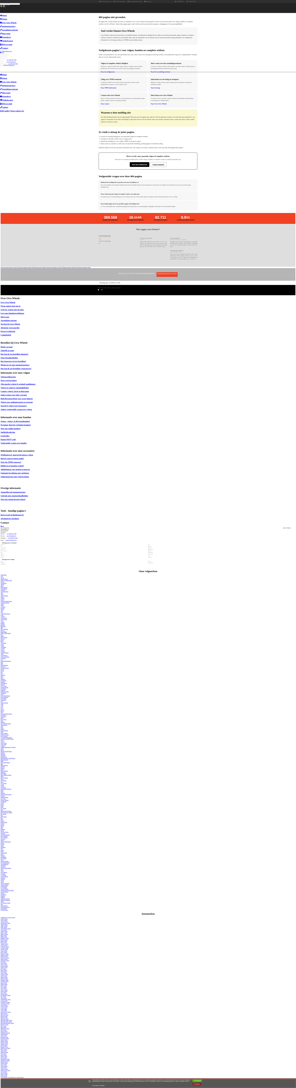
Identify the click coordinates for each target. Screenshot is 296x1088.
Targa (2, 860)
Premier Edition (4, 797)
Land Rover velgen (5, 1002)
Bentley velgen (4, 934)
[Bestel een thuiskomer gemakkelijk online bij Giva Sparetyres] (102, 291)
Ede (149, 544)
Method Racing (4, 759)
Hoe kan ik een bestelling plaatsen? (14, 354)
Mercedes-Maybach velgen (7, 1023)
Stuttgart (3, 855)
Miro (2, 764)
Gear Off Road (4, 703)
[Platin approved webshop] (69, 267)
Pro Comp (3, 798)
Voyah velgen (4, 1073)
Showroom (5, 317)
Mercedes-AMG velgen (6, 1020)
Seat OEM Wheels (5, 835)
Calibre (2, 646)
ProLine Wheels (4, 800)
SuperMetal (3, 857)
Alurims (3, 598)
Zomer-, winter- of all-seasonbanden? (15, 421)
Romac (2, 825)
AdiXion (3, 590)
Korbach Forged (5, 734)
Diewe (2, 671)
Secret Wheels (4, 836)
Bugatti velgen (4, 939)
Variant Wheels (4, 876)
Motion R (3, 772)
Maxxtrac (3, 754)
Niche (2, 779)
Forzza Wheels (4, 697)
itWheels (3, 722)
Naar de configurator (108, 72)
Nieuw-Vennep (4, 550)
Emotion (3, 682)
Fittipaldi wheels (5, 691)
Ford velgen (3, 971)
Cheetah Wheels (5, 652)
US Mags (3, 873)
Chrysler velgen (4, 948)
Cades (2, 644)
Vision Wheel (4, 886)
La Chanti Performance (6, 737)
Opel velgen (4, 1035)
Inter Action (3, 719)
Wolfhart (3, 896)
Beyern (2, 630)
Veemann (3, 878)
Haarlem (149, 547)
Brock (2, 640)
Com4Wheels (4, 655)
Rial (2, 815)
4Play (2, 586)
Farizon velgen (4, 966)
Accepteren (198, 1080)
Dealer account (7, 347)
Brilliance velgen (5, 938)
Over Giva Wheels (8, 302)
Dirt (2, 672)
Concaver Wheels (5, 657)
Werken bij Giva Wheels (10, 324)
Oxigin (2, 785)
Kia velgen (3, 996)
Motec (2, 769)
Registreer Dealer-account (167, 273)
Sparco (2, 843)
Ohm (2, 782)
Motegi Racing (4, 771)
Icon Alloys (3, 715)
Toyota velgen (4, 1066)
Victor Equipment (5, 883)
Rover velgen (4, 1049)
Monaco (3, 768)
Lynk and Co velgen (6, 1012)
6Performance (4, 587)
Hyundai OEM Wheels (6, 714)
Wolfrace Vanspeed (5, 900)
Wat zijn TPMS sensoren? (11, 462)
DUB (2, 677)
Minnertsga (150, 549)
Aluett (2, 597)
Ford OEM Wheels (5, 696)
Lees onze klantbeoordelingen (12, 313)
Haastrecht (3, 549)
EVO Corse (3, 686)
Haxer (2, 711)
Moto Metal (3, 773)
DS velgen (3, 962)
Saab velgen (4, 1051)
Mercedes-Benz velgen (6, 1021)
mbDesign (3, 755)
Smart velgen (4, 1058)
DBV (2, 664)
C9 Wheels (3, 643)
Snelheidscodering (8, 432)
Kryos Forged (4, 736)
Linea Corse (4, 743)
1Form (2, 577)
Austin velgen (4, 931)
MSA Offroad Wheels (6, 775)
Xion (2, 904)
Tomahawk (3, 865)
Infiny (2, 718)
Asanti (2, 609)
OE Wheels (3, 780)
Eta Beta (3, 684)
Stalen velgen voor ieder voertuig (14, 395)
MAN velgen (4, 1013)
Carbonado (3, 647)
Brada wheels (4, 637)
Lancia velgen (4, 1001)
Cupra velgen (4, 951)
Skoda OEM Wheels (6, 842)
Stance (2, 850)
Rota (2, 828)
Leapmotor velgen (5, 1003)
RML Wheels (4, 822)
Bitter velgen (4, 935)
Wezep (2, 557)
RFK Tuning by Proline (6, 812)
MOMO (3, 766)
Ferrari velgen (4, 967)
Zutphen (150, 557)
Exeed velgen (4, 964)
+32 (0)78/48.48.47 (179, 1)
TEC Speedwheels (5, 862)
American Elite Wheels (6, 601)
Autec (2, 615)
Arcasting (3, 607)
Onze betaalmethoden (9, 358)
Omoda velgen (4, 1034)
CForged (3, 651)
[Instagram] (2, 52)
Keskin (2, 729)
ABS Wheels (4, 589)
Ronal (2, 826)
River (2, 819)
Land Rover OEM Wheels (7, 739)
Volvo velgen (4, 1071)
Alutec (2, 600)
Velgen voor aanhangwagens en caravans (17, 402)
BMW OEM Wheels (6, 633)
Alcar (2, 594)
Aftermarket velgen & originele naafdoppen (18, 384)
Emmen (149, 546)
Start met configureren (139, 164)
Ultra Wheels (4, 872)
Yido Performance (5, 907)
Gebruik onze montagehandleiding (14, 496)
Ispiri (2, 721)
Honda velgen (4, 977)
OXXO (2, 786)
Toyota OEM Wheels (6, 868)
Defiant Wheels (4, 665)
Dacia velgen (4, 952)
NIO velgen (3, 1030)
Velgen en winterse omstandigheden (15, 388)
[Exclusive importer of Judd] (83, 267)
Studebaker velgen (5, 1060)
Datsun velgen (4, 956)
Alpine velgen (4, 926)
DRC (2, 676)
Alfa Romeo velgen (5, 923)
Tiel (149, 555)
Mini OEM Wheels (5, 762)
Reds (2, 810)
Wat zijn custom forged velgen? (13, 499)
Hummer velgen (4, 980)
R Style (2, 803)
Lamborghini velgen (5, 999)
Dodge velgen (4, 959)
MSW (2, 776)
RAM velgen (4, 1045)
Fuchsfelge (3, 700)
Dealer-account (148, 1)
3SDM (2, 584)
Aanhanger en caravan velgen (8, 917)
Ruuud (2, 830)
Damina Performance (6, 661)
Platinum (3, 793)
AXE (2, 620)
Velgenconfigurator (8, 377)
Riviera (2, 821)
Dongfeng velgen (5, 960)
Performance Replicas (6, 789)
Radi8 (2, 805)
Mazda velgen (4, 1017)
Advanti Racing (4, 591)
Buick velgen (4, 941)
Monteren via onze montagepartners (15, 365)
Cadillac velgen (4, 944)
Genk (2, 561)
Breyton (3, 639)
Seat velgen (3, 1053)
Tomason (3, 867)
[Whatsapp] (3, 52)
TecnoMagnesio (4, 864)
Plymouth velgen (5, 1038)
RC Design (3, 808)
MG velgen (3, 1026)
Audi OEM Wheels (5, 614)
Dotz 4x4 (3, 675)
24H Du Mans (4, 579)
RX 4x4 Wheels (4, 832)
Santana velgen (4, 1052)
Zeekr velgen (4, 1076)
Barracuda (3, 626)
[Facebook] (1, 52)
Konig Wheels (4, 733)
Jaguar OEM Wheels (6, 723)
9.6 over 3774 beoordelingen (120, 1)
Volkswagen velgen (5, 1070)
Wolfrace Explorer (5, 898)
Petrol (2, 790)
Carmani (3, 648)
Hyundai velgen (4, 981)
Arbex (2, 605)
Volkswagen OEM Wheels (7, 890)
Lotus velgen (4, 1009)
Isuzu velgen (4, 985)
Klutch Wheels (4, 730)
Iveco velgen (4, 987)
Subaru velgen (4, 1062)
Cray (2, 659)
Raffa (2, 807)
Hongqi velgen (4, 978)
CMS (2, 654)
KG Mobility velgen (5, 995)
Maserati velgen (4, 1014)
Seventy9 (3, 839)
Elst (1, 546)
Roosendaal (150, 554)
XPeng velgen (4, 1074)
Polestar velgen (4, 1041)
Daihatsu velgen (4, 955)
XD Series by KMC (5, 903)
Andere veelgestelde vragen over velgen (16, 409)
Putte (2, 552)
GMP (2, 704)
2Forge (2, 582)
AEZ (2, 593)
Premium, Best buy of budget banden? (16, 425)
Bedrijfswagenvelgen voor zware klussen (17, 399)
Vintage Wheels (4, 885)
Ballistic (3, 623)
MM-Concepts (4, 765)
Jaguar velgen (4, 991)
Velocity (3, 879)
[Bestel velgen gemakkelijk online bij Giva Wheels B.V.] (98, 291)
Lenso (2, 740)
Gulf (2, 708)
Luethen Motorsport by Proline (8, 747)
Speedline (3, 847)
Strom (2, 854)
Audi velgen (4, 930)
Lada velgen (4, 998)
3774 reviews (108, 241)
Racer (2, 804)
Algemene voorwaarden (10, 328)
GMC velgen (4, 976)
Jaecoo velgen (4, 989)
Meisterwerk (4, 757)
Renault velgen (4, 1046)
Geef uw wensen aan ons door (12, 310)
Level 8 (2, 741)
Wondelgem (150, 562)
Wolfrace (3, 897)
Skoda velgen (4, 1056)
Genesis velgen (4, 974)
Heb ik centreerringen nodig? (12, 459)
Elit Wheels (3, 680)
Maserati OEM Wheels (6, 751)
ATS (2, 611)
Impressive (3, 716)
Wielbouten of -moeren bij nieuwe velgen (17, 455)
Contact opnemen (158, 164)
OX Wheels (3, 783)
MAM (2, 750)
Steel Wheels (4, 853)
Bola (2, 634)
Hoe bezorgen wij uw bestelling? (13, 361)
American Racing (5, 602)
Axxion (2, 622)
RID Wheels (4, 816)
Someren (2, 555)
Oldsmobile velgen (5, 1033)
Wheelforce (3, 894)
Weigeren (197, 1084)
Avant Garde (4, 618)
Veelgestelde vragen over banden (14, 443)
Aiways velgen (4, 921)
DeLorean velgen (5, 957)
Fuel (2, 701)
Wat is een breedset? (9, 380)
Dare (2, 662)
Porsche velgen (4, 1044)
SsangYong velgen (5, 1059)
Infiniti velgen (4, 984)
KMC (2, 732)
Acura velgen (4, 920)
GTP (2, 707)
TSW (2, 869)
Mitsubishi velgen (5, 1028)
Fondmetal (3, 693)
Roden (2, 554)
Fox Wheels (3, 698)
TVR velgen (4, 1067)
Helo (2, 712)
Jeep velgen (3, 992)
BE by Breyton (4, 629)
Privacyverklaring (8, 331)
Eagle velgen (4, 963)
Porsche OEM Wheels (6, 794)
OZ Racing (3, 787)
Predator (3, 796)
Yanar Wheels (4, 905)
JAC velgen (3, 988)
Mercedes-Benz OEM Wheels (8, 758)
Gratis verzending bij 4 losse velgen (135, 1)
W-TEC (2, 893)
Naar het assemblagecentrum (160, 72)
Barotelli (3, 625)
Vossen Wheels (4, 892)
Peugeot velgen (4, 1037)
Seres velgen (4, 1055)
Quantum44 (3, 801)
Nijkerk (149, 550)
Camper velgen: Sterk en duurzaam (15, 391)
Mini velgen (3, 1027)
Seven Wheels (4, 837)
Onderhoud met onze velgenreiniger (15, 477)
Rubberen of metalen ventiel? (12, 466)
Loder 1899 (3, 744)
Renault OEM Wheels (6, 811)
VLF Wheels (4, 887)
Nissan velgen (4, 1031)
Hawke (2, 709)
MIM (2, 761)
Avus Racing (4, 619)
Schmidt (3, 833)
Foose (2, 694)
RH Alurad (3, 814)
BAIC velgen (4, 932)
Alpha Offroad (4, 595)
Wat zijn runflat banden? (11, 429)
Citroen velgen (4, 949)
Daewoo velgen (4, 953)
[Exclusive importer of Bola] (24, 267)
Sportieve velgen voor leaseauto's (14, 406)
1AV (2, 576)
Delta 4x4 (3, 666)
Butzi (2, 641)
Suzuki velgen (4, 1063)
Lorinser (3, 746)
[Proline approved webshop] (39, 267)
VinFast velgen (4, 1069)
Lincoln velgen (4, 1006)
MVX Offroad (4, 778)
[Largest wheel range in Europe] (9, 267)
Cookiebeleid (6, 335)
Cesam (2, 650)
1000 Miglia (4, 575)
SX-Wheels (3, 858)
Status (2, 851)
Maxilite (3, 753)
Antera (2, 604)
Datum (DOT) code (8, 439)
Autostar (3, 616)
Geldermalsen (3, 547)
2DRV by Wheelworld (6, 580)
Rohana (2, 823)
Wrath (2, 901)
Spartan (2, 844)
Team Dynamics (5, 861)
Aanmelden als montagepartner (13, 492)
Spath (2, 846)
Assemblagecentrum (9, 320)
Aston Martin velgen (6, 928)
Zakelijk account (7, 351)
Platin (2, 791)
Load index (5, 436)
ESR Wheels (4, 683)
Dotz (2, 673)
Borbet (2, 636)
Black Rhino (4, 632)
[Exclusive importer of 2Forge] (54, 267)
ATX (2, 612)
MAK (2, 748)
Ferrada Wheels (4, 687)
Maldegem (3, 562)
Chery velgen (4, 945)
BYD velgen (4, 942)
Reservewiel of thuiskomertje (12, 515)
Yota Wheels (4, 908)
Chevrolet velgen (5, 946)
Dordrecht (3, 544)
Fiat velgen (3, 969)
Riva (2, 818)
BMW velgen (4, 937)
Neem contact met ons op (10, 306)
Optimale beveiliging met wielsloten (15, 473)
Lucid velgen (4, 1010)
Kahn (2, 728)
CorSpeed (3, 658)
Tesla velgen (4, 1065)
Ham (149, 561)
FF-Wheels (3, 689)
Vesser (2, 882)
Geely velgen (4, 973)
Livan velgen (4, 1008)
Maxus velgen (4, 1016)
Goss (2, 705)
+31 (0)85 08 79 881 (192, 1)
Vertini (2, 880)
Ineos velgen (4, 983)
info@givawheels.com (8, 65)
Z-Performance (4, 910)
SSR (2, 848)
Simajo (2, 840)
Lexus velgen (4, 1005)
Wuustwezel (3, 564)
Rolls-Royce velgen (5, 1048)
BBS (2, 627)
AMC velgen (4, 927)
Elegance (3, 679)
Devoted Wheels (5, 668)
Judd (2, 726)
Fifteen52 (3, 690)
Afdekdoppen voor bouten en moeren (15, 469)
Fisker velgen (4, 970)
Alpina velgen (4, 924)
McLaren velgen (5, 1019)
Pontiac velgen (4, 1042)
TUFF (2, 871)
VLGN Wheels (4, 889)
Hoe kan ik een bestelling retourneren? (16, 369)
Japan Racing (4, 725)
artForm (2, 608)
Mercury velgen (4, 1024)
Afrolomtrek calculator (10, 519)
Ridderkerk (150, 552)
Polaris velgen (4, 1040)
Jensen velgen (4, 994)
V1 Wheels (3, 875)
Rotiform (3, 829)
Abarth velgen (4, 919)
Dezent (2, 669)
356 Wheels (3, 583)
